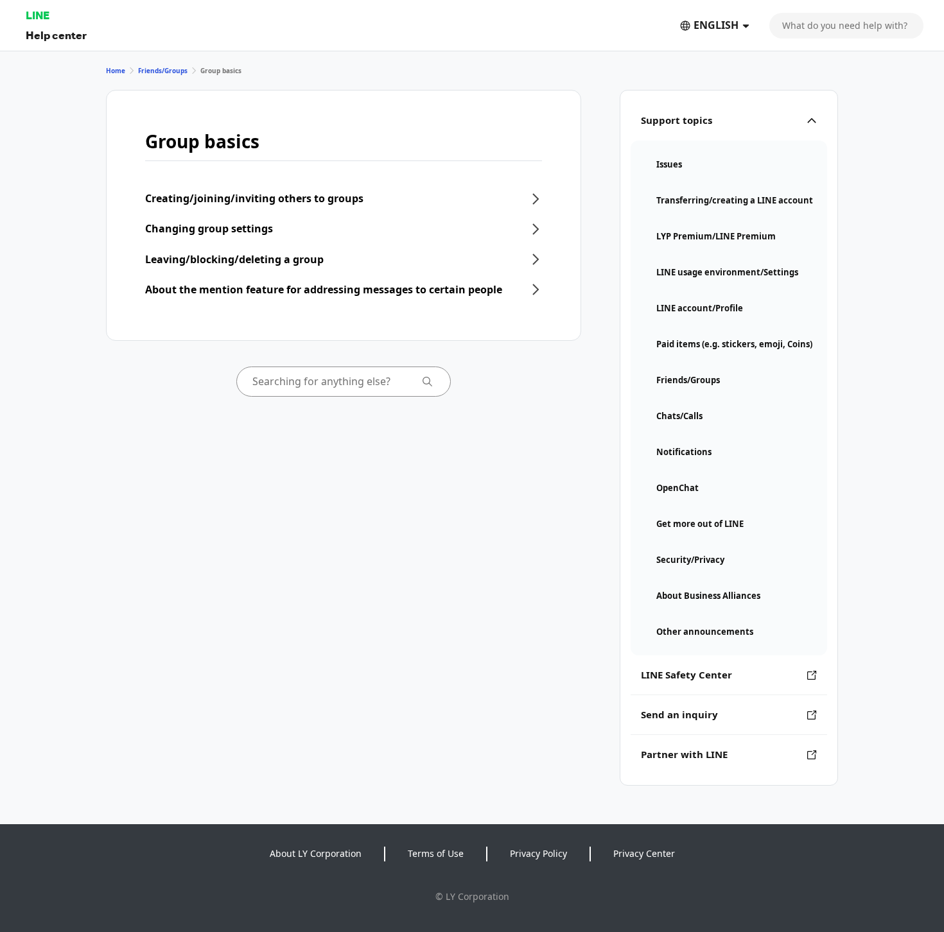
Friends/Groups (163, 70)
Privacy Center (644, 853)
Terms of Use (436, 853)
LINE (37, 15)
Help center (56, 35)
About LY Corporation (316, 853)
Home (115, 70)
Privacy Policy (538, 853)
